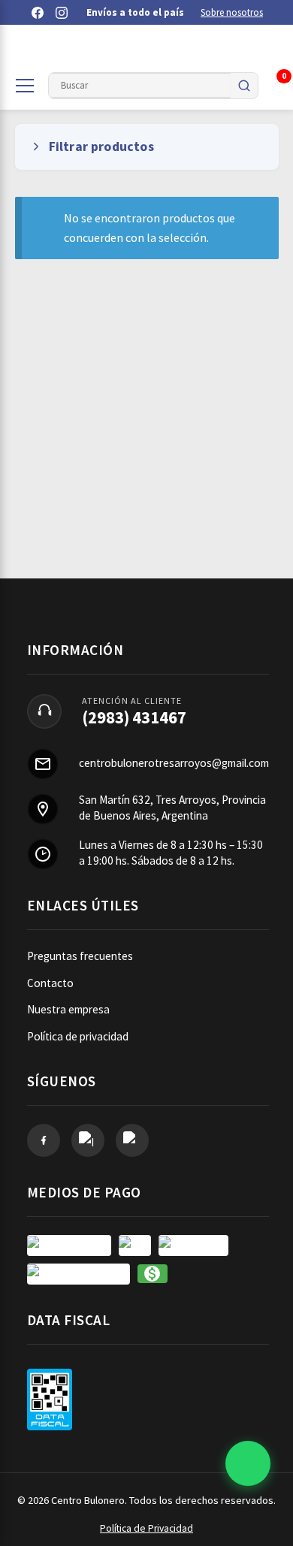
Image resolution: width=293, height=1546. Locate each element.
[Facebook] (37, 12)
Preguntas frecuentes (80, 956)
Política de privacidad (77, 1036)
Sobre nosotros (232, 12)
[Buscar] (244, 85)
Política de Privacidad (146, 1528)
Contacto (50, 983)
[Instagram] (61, 12)
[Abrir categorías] (25, 85)
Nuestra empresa (68, 1009)
